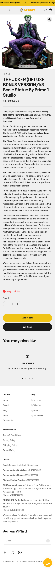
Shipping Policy (10, 445)
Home (5, 400)
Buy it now (27, 327)
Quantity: (7, 298)
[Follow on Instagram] (12, 552)
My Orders (35, 410)
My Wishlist (36, 405)
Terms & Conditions (12, 435)
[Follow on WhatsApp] (20, 552)
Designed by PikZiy (35, 561)
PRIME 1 (6, 74)
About (6, 415)
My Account (36, 400)
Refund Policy (9, 450)
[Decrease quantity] (6, 304)
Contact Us (8, 420)
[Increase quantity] (17, 304)
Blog (5, 410)
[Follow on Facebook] (5, 552)
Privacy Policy (9, 440)
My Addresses (37, 415)
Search (6, 405)
